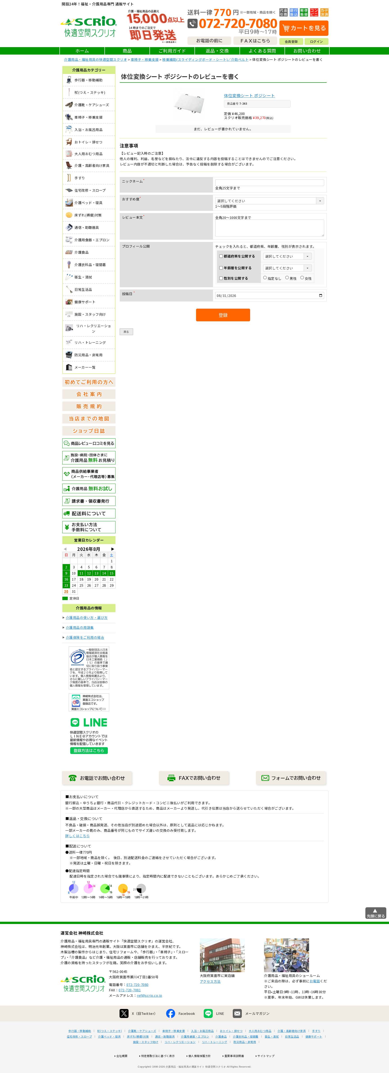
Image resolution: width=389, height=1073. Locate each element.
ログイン (316, 41)
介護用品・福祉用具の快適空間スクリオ (95, 59)
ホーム (82, 50)
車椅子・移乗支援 (145, 59)
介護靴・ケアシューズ (142, 1030)
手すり (316, 1030)
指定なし (275, 278)
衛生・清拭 (272, 1036)
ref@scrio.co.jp (149, 995)
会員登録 (291, 41)
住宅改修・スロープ (79, 1036)
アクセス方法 (210, 981)
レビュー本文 (134, 217)
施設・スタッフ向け (145, 1041)
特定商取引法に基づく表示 (158, 1056)
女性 (308, 278)
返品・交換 (217, 50)
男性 (293, 278)
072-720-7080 (138, 984)
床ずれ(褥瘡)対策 (138, 1036)
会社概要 (122, 1056)
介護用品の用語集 (80, 627)
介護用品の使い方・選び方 (87, 617)
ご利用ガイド (172, 50)
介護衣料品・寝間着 (245, 1036)
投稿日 (129, 293)
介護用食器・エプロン (195, 1036)
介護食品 (221, 1036)
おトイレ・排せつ (231, 1030)
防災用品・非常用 (244, 1041)
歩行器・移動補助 (79, 1030)
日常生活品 (292, 1036)
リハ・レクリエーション (180, 1041)
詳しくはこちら (77, 835)
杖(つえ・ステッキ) (109, 1030)
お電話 (315, 981)
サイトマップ (266, 1056)
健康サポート (313, 1036)
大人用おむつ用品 (260, 1030)
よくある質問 (262, 50)
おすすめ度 (132, 199)
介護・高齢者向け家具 (292, 1030)
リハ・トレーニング (214, 1041)
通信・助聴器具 (165, 1036)
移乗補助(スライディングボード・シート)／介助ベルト (205, 59)
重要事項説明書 (234, 1056)
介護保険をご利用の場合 (85, 637)
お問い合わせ (307, 50)
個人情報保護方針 (199, 1056)
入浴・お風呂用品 (202, 1030)
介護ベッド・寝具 (109, 1036)
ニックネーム (134, 181)
